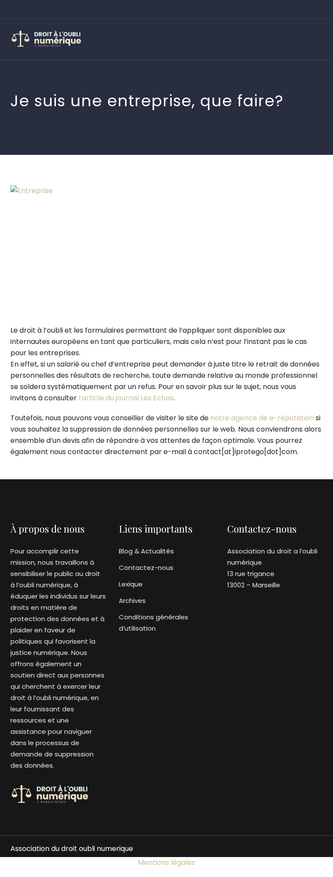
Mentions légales (166, 862)
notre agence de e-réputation (262, 418)
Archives (132, 600)
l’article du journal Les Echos (125, 398)
